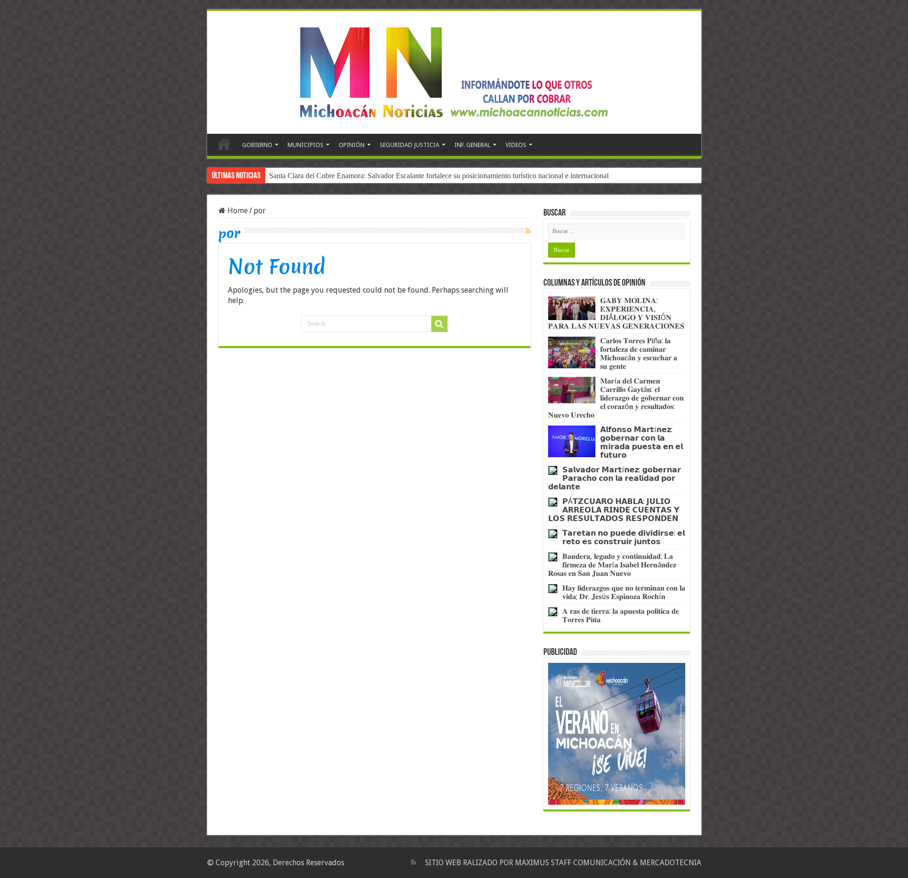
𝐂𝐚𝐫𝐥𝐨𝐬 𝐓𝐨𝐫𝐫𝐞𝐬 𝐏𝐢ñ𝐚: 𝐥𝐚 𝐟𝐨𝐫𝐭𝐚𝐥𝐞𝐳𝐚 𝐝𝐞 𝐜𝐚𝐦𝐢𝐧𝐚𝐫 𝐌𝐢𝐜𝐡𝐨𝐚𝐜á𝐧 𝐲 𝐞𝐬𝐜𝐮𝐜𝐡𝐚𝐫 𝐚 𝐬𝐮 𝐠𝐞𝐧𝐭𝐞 (638, 353)
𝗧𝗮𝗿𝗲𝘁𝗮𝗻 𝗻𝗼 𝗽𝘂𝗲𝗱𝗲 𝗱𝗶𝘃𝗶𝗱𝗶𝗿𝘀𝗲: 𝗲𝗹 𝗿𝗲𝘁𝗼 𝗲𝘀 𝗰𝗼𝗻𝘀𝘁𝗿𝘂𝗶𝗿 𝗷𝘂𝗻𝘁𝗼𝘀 (623, 537)
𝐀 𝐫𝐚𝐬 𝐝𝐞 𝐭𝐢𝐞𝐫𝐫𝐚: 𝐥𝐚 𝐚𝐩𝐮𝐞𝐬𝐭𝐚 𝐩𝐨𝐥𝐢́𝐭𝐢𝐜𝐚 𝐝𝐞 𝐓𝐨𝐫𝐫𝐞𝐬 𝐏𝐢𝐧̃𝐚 (620, 615)
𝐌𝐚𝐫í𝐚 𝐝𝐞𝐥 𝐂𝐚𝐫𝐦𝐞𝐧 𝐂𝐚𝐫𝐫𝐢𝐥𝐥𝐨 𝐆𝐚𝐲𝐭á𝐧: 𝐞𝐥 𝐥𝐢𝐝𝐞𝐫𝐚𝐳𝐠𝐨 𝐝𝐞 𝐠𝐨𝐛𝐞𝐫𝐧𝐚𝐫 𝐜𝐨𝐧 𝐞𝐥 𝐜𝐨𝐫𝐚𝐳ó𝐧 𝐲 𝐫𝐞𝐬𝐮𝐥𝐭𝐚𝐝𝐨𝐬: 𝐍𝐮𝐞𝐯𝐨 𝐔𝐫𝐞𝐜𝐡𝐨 (616, 397)
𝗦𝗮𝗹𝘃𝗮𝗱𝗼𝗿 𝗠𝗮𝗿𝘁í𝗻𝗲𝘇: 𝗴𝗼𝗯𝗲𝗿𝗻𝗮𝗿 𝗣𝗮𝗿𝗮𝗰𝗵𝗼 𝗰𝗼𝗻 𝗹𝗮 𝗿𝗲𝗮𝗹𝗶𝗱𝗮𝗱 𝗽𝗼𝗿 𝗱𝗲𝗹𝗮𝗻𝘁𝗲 (614, 478)
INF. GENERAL (472, 144)
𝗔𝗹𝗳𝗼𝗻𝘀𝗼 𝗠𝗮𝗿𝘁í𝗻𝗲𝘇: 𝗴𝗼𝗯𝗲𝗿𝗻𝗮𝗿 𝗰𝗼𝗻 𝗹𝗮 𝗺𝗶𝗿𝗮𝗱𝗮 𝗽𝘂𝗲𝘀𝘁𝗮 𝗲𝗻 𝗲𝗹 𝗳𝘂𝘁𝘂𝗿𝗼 (641, 442)
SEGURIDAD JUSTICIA (409, 144)
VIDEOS (516, 144)
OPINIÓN (352, 144)
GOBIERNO (257, 144)
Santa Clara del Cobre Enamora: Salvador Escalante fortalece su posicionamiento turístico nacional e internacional (439, 176)
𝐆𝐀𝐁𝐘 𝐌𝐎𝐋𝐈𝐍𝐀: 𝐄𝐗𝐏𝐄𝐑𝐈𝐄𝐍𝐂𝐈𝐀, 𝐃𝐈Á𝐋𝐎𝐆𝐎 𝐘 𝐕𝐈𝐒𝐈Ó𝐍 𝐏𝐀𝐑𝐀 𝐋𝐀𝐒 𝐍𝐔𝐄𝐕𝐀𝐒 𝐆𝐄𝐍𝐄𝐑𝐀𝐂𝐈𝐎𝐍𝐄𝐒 (616, 313)
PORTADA (224, 144)
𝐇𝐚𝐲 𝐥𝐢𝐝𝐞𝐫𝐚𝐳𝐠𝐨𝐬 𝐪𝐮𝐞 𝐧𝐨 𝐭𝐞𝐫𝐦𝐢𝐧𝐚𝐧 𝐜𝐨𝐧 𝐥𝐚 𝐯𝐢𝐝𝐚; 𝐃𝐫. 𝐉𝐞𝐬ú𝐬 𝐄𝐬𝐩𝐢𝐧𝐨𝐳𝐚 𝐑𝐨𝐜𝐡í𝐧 (623, 592)
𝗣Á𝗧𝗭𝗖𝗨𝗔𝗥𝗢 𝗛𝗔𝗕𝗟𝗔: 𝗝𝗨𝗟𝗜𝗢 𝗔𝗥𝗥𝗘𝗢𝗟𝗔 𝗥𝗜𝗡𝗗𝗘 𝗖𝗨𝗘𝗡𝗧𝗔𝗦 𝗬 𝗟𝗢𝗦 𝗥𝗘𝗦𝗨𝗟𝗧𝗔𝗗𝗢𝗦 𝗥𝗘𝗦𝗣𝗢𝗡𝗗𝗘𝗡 (614, 510)
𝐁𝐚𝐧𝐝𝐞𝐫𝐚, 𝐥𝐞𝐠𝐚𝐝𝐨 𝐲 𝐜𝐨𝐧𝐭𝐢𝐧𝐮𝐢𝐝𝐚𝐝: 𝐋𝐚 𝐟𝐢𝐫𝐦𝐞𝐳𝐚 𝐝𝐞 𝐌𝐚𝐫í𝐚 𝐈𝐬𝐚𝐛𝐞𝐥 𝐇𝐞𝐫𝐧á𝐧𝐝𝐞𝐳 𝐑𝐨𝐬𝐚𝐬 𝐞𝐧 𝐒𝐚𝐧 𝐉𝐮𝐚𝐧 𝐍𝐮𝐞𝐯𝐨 (612, 565)
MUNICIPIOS (305, 144)
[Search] (439, 324)
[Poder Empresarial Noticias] (454, 70)
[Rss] (413, 862)
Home (237, 210)
